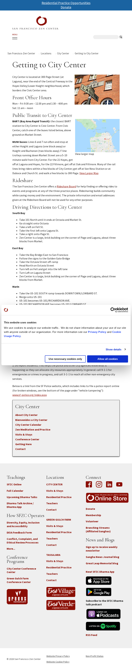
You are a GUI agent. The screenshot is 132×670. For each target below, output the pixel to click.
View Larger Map (88, 173)
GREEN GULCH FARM (58, 519)
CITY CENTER (54, 484)
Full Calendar (15, 490)
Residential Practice (59, 497)
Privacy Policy (97, 331)
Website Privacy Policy (58, 656)
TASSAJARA (53, 555)
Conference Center (27, 439)
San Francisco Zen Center (21, 53)
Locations (46, 53)
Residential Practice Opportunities (66, 3)
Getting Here (23, 444)
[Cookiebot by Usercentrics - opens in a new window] (113, 309)
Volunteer (92, 521)
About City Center (26, 415)
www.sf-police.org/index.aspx (29, 395)
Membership (93, 515)
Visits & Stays (23, 434)
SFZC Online (14, 484)
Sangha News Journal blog (102, 557)
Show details (113, 349)
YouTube (119, 484)
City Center (63, 53)
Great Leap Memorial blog (102, 563)
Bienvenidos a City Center (31, 420)
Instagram (99, 484)
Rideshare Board (66, 186)
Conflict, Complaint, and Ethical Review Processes (22, 540)
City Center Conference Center (21, 570)
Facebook (90, 484)
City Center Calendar (28, 424)
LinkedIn (109, 484)
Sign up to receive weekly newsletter (101, 548)
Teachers (52, 503)
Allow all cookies (107, 358)
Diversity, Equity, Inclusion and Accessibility (23, 524)
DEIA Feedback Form (19, 532)
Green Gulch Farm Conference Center (19, 580)
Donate (66, 7)
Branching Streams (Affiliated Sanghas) (98, 529)
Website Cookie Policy (57, 661)
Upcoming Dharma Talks (22, 497)
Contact (20, 449)
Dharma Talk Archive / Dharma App (20, 505)
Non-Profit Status (94, 656)
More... (11, 548)
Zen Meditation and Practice (32, 429)
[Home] (35, 23)
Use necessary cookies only (65, 358)
